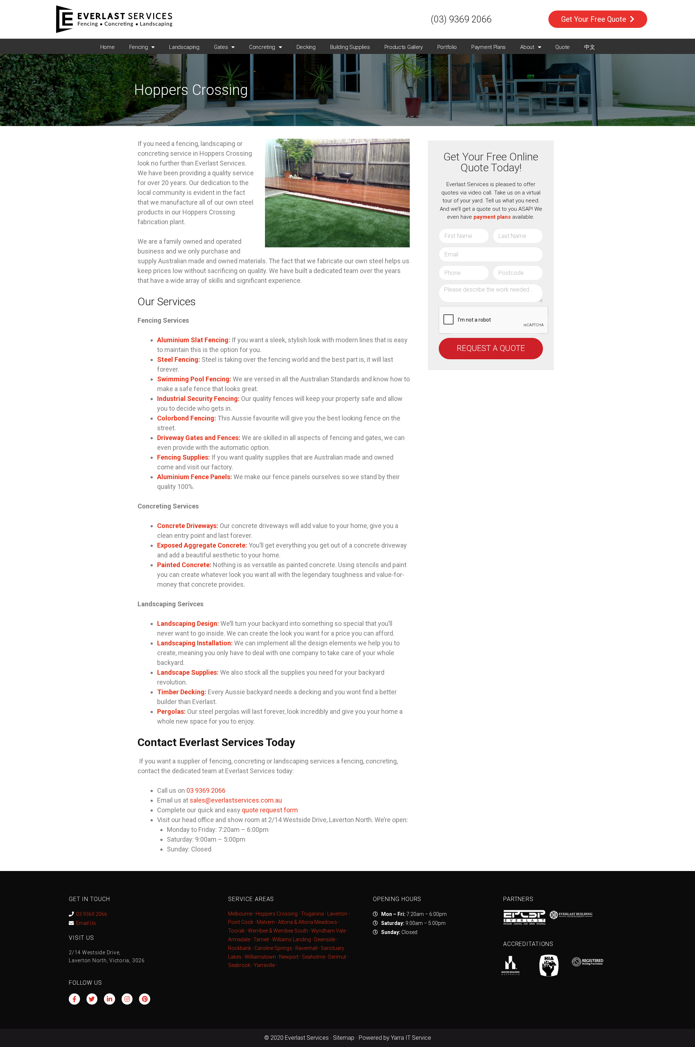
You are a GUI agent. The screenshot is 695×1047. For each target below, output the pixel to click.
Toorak (236, 931)
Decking (306, 47)
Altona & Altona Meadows (307, 922)
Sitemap (343, 1037)
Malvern (266, 922)
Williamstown (260, 957)
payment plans (492, 217)
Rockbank (239, 948)
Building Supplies (350, 47)
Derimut (337, 957)
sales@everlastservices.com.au (236, 800)
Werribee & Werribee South (278, 931)
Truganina (312, 914)
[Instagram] (127, 999)
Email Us (86, 923)
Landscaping (184, 47)
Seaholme (313, 957)
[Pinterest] (144, 999)
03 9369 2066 (91, 914)
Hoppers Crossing (277, 914)
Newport (289, 957)
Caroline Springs (273, 948)
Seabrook (239, 965)
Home (107, 47)
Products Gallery (403, 47)
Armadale (239, 939)
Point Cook (240, 922)
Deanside (324, 939)
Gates (221, 47)
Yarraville (265, 965)
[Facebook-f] (74, 999)
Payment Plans (488, 47)
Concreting (262, 47)
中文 (589, 47)
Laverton (337, 914)
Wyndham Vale (328, 931)
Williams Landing (291, 939)
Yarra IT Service (411, 1037)
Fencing (138, 47)
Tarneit (261, 939)
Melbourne (240, 914)
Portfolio (447, 47)
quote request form (270, 810)
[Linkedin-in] (109, 999)
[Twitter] (92, 999)
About (527, 47)
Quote (562, 47)
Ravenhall (306, 948)
